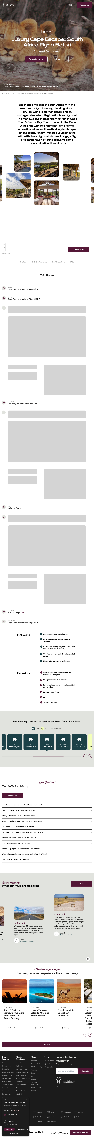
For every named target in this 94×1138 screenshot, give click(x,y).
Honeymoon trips (21, 1085)
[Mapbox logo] (6, 253)
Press (33, 1073)
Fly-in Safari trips (21, 1075)
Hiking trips (19, 1081)
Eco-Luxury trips (21, 1069)
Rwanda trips (6, 1081)
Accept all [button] (9, 1129)
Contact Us (35, 1079)
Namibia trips (6, 1078)
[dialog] (15, 1116)
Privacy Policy (36, 1087)
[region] (47, 235)
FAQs (72, 262)
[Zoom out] (4, 247)
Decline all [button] (21, 1129)
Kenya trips (5, 1069)
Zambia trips (6, 1094)
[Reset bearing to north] (4, 250)
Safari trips (19, 1094)
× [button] (27, 1099)
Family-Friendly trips (22, 1072)
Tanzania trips (7, 1091)
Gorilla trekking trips (23, 1078)
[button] (16, 1133)
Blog (32, 1076)
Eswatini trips (6, 1066)
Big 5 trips (19, 1066)
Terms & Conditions (35, 1083)
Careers (34, 1070)
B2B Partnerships (37, 1067)
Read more (16, 1110)
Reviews (34, 1060)
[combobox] (5, 1099)
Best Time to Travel (58, 262)
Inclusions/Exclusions (39, 262)
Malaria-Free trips (22, 1088)
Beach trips (19, 1063)
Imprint (33, 1090)
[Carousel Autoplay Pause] (88, 959)
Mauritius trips (7, 1075)
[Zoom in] (4, 244)
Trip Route (23, 262)
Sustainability (36, 1064)
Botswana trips (7, 1063)
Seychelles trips (7, 1085)
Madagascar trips (8, 1072)
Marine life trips (21, 1091)
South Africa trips (8, 1088)
